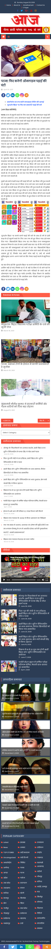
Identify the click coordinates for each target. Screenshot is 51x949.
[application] (25, 568)
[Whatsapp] (17, 95)
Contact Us (41, 5)
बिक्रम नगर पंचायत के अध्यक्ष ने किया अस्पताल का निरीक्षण (24, 518)
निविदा (22, 862)
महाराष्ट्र (23, 918)
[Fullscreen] (47, 580)
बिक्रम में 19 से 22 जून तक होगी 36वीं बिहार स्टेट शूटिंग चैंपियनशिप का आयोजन (22, 492)
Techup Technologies (41, 941)
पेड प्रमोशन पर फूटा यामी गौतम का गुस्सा (15, 695)
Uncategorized (9, 857)
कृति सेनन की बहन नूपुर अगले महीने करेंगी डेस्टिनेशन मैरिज (22, 768)
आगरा (5, 873)
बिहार (22, 903)
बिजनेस (23, 898)
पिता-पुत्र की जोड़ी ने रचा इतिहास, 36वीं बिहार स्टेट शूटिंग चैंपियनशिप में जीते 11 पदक (23, 460)
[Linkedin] (13, 95)
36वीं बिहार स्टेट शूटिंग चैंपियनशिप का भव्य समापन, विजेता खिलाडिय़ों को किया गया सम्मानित (24, 471)
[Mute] (43, 580)
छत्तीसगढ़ (6, 918)
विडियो (39, 913)
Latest (6, 842)
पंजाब (22, 867)
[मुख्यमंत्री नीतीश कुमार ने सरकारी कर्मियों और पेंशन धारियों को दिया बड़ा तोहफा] (25, 391)
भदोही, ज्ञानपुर (42, 886)
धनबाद (22, 847)
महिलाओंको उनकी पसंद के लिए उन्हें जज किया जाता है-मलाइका (23, 732)
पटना (22, 873)
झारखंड (22, 842)
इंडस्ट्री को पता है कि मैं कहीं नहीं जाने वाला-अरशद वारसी (20, 823)
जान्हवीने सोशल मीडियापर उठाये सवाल (15, 787)
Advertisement (28, 5)
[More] (26, 95)
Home (9, 5)
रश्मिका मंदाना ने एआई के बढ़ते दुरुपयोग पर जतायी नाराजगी (21, 750)
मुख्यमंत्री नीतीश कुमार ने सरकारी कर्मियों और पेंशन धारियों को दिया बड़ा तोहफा (24, 405)
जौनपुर (39, 876)
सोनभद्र (39, 902)
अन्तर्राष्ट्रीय (7, 862)
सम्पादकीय (41, 918)
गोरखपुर (6, 913)
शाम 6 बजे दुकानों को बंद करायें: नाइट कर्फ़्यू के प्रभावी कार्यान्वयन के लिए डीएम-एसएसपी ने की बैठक (8, 421)
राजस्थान (40, 842)
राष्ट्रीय (39, 852)
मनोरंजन (23, 913)
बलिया (39, 881)
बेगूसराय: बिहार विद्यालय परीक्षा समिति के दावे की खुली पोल (25, 326)
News (5, 847)
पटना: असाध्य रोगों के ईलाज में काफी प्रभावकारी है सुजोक (25, 365)
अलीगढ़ (6, 867)
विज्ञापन (40, 908)
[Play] (4, 580)
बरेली (22, 893)
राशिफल (40, 847)
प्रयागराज (23, 883)
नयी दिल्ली (24, 857)
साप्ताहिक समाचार (12, 679)
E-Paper (25, 8)
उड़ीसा (5, 878)
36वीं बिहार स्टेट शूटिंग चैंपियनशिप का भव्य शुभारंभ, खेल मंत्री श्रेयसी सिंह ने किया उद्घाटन (25, 481)
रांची (21, 923)
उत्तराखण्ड (6, 888)
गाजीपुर (6, 908)
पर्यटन (22, 878)
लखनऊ (40, 857)
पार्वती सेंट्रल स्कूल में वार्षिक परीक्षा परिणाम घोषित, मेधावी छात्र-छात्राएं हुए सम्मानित (25, 503)
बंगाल (22, 888)
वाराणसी (40, 862)
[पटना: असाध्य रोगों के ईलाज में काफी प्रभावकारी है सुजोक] (25, 351)
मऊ (38, 891)
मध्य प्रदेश (23, 908)
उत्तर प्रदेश (6, 883)
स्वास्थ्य (39, 928)
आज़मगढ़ (40, 866)
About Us (17, 5)
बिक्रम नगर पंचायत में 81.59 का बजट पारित (18, 539)
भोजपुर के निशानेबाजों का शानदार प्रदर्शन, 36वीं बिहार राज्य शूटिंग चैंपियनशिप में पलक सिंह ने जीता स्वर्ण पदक (24, 450)
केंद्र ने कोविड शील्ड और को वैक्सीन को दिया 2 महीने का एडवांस (45, 421)
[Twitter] (8, 95)
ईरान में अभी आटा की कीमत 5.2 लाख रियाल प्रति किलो (23, 511)
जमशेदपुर (6, 923)
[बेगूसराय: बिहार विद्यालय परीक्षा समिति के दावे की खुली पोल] (25, 311)
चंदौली (39, 871)
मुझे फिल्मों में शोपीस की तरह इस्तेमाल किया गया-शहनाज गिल (22, 714)
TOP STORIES (8, 852)
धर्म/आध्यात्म (24, 852)
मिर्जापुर (40, 897)
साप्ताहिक (40, 923)
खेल (4, 903)
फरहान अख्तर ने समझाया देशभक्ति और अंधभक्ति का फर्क (20, 805)
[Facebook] (3, 95)
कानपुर (6, 898)
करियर (6, 893)
